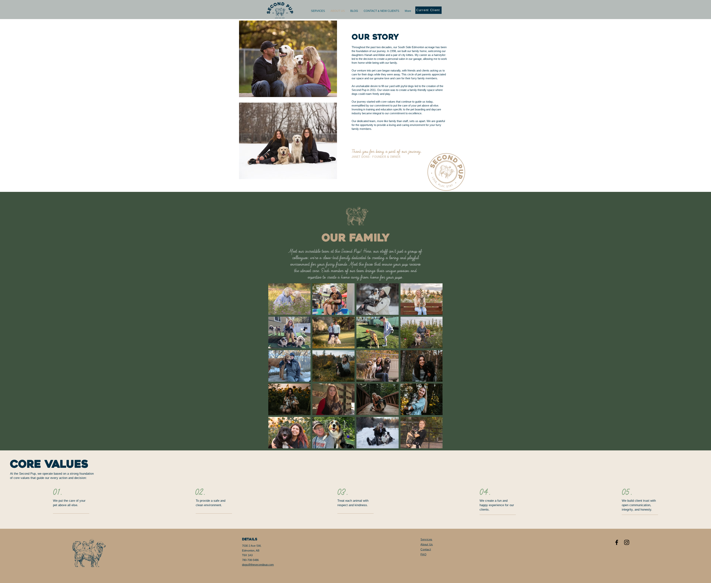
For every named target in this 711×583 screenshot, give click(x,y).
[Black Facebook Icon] (616, 542)
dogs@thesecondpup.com (258, 564)
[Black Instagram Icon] (626, 542)
